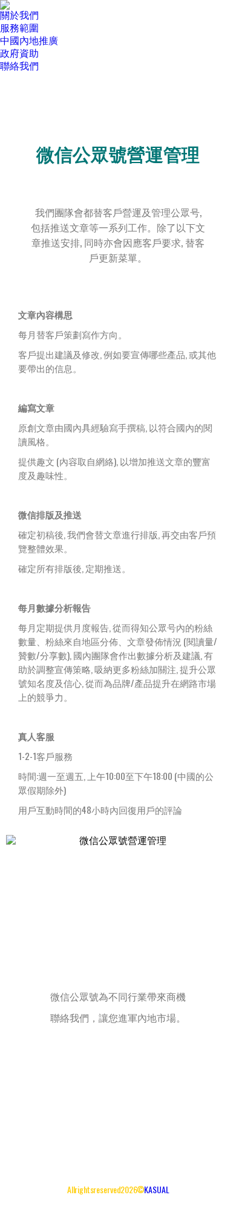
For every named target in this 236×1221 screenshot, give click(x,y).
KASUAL (156, 1189)
